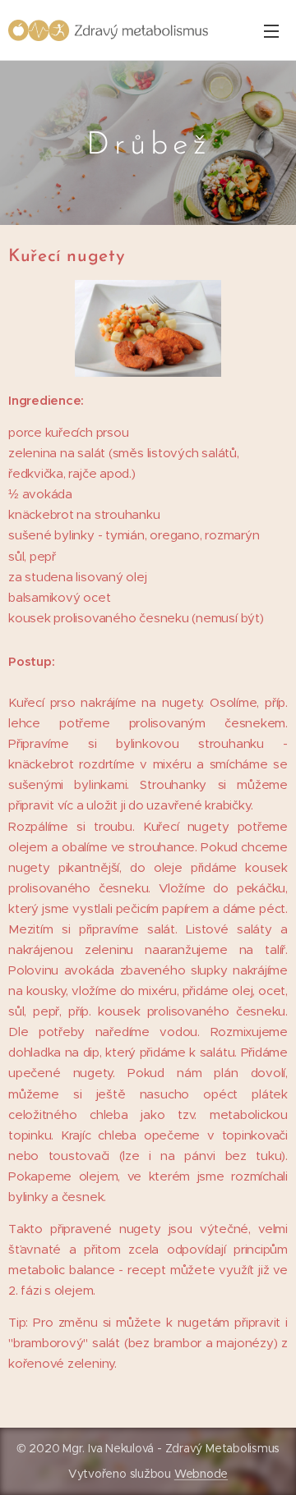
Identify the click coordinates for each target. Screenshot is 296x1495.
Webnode (201, 1473)
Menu (271, 30)
